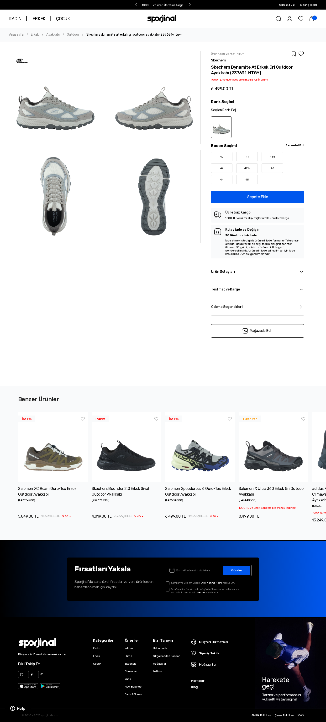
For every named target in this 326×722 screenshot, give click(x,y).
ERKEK (38, 18)
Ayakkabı (53, 35)
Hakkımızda (160, 648)
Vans (128, 679)
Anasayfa (16, 35)
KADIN (15, 18)
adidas (129, 648)
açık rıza (202, 592)
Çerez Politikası (284, 715)
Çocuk (97, 663)
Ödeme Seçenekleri (227, 307)
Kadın (96, 648)
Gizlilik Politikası (261, 715)
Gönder (236, 570)
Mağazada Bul (260, 331)
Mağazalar (159, 663)
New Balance (133, 686)
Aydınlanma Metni (211, 582)
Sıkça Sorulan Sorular (166, 656)
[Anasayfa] (161, 18)
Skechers (130, 663)
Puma (128, 656)
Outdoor (73, 35)
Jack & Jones (133, 694)
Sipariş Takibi (308, 4)
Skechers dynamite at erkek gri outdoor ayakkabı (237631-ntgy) (134, 35)
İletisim (157, 671)
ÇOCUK (63, 18)
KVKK (301, 715)
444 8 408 (287, 4)
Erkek (35, 35)
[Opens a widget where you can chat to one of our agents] (18, 709)
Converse (131, 671)
